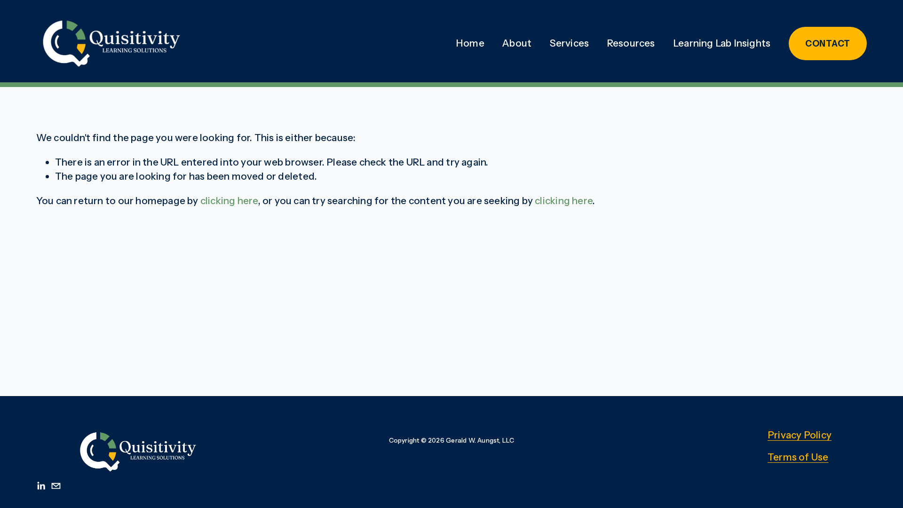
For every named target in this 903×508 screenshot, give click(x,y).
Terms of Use (798, 457)
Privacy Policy (800, 435)
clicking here (229, 200)
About (516, 43)
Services (569, 43)
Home (470, 43)
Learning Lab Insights (721, 43)
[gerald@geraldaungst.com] (56, 486)
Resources (631, 43)
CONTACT (827, 43)
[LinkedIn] (41, 486)
